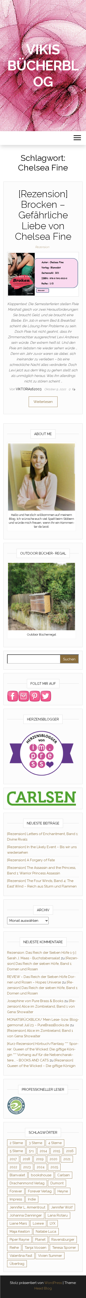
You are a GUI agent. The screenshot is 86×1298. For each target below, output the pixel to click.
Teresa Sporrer (64, 1248)
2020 (53, 1159)
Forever (16, 1191)
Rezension (42, 247)
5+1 (31, 1151)
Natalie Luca (46, 1231)
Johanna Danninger (26, 1215)
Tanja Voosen (35, 1248)
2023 (27, 1167)
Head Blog (43, 1288)
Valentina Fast (21, 1256)
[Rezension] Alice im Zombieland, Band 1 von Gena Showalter (41, 1006)
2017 (13, 1159)
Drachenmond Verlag (27, 1183)
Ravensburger (62, 1239)
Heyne (63, 1191)
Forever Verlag (40, 1191)
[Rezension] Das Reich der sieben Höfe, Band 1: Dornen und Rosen (42, 963)
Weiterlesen (43, 402)
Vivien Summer (50, 1256)
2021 (66, 1159)
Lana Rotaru (58, 1215)
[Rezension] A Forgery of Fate (31, 860)
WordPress (53, 1283)
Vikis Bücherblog (42, 65)
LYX (52, 1223)
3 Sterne (35, 1143)
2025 (54, 1167)
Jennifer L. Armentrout (27, 1207)
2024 (40, 1167)
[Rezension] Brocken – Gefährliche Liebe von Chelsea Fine (43, 215)
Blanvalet (17, 1175)
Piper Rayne (19, 1239)
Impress (16, 1199)
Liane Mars (18, 1223)
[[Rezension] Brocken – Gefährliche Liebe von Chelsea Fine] (43, 274)
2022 (13, 1167)
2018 (26, 1159)
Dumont (57, 1183)
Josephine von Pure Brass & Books (35, 1001)
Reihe (14, 1248)
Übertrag (17, 1264)
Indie (32, 1199)
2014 (43, 1151)
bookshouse (41, 1175)
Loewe (38, 1223)
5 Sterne (16, 1151)
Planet (40, 1239)
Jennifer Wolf (61, 1207)
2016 (70, 1151)
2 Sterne (16, 1143)
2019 (40, 1159)
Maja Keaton (20, 1231)
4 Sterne (55, 1143)
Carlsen (63, 1175)
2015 (56, 1151)
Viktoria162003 (29, 389)
